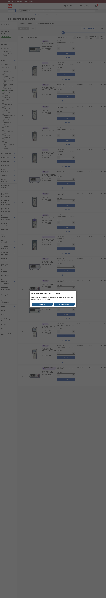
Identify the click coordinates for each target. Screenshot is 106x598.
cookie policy (36, 299)
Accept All (42, 304)
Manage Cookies (64, 304)
